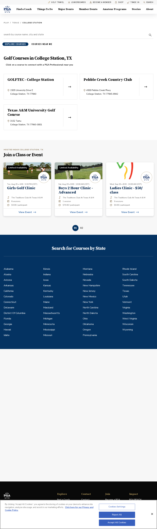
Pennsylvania (90, 335)
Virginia (126, 307)
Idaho (7, 335)
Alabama (8, 269)
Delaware (9, 307)
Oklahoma (88, 324)
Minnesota (49, 324)
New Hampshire (91, 285)
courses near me (41, 44)
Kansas (47, 285)
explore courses (15, 44)
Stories (136, 9)
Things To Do (45, 9)
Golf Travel (57, 2)
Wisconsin (127, 324)
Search (149, 2)
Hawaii (7, 329)
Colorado (8, 296)
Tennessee (128, 285)
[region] (78, 514)
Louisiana (48, 296)
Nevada (87, 280)
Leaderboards (78, 2)
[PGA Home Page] (7, 9)
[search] (150, 35)
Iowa (45, 280)
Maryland (48, 307)
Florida (7, 318)
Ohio (85, 318)
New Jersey (89, 291)
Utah (125, 296)
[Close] (152, 514)
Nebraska (88, 274)
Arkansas (9, 285)
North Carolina (90, 307)
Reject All (117, 514)
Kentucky (48, 291)
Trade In (133, 2)
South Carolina (130, 274)
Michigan (47, 318)
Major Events (66, 9)
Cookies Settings (117, 506)
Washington (128, 313)
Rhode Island (129, 269)
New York (88, 302)
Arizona (8, 280)
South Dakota (129, 280)
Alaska (7, 274)
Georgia (8, 324)
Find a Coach (24, 9)
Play (6, 22)
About (149, 9)
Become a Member (102, 2)
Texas (15, 22)
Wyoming (127, 329)
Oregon (87, 329)
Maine (46, 302)
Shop (119, 2)
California (8, 291)
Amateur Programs (114, 9)
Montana (87, 269)
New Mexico (89, 296)
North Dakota (90, 313)
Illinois (46, 269)
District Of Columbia (14, 313)
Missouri (47, 335)
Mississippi (49, 329)
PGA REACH (135, 499)
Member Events (88, 9)
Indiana (47, 274)
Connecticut (10, 302)
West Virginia (129, 318)
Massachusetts (51, 313)
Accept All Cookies (117, 522)
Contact (85, 499)
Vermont (127, 302)
